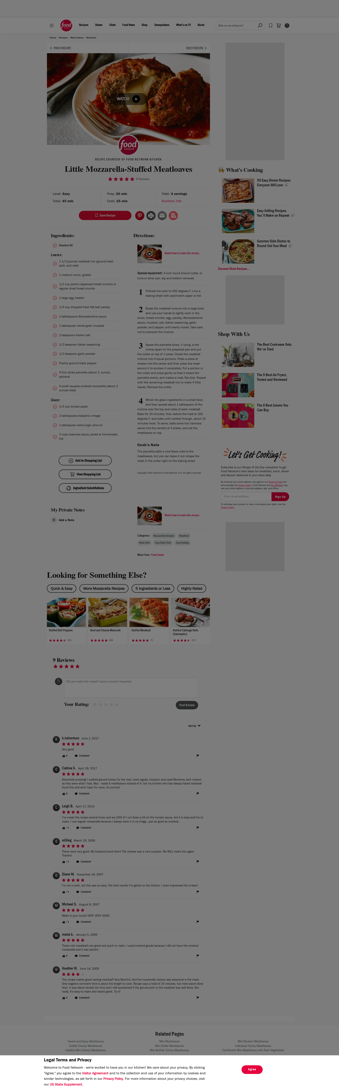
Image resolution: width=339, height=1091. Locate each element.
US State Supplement (66, 1085)
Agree (252, 1070)
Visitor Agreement (95, 1074)
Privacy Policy (113, 1079)
